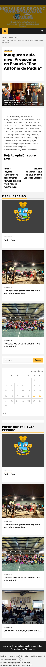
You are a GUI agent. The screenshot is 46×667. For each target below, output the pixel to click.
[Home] (4, 31)
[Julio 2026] (23, 216)
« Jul (5, 413)
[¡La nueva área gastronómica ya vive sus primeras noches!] (23, 267)
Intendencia (8, 50)
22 (34, 396)
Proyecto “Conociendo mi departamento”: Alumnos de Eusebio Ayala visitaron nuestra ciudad (13, 178)
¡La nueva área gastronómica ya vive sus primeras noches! (22, 292)
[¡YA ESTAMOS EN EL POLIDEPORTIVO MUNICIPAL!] (23, 320)
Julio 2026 (9, 240)
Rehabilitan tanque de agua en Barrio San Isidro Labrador (33, 173)
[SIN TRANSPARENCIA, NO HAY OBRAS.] (23, 607)
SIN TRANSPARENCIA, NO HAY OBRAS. (23, 631)
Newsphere (16, 649)
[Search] (42, 30)
